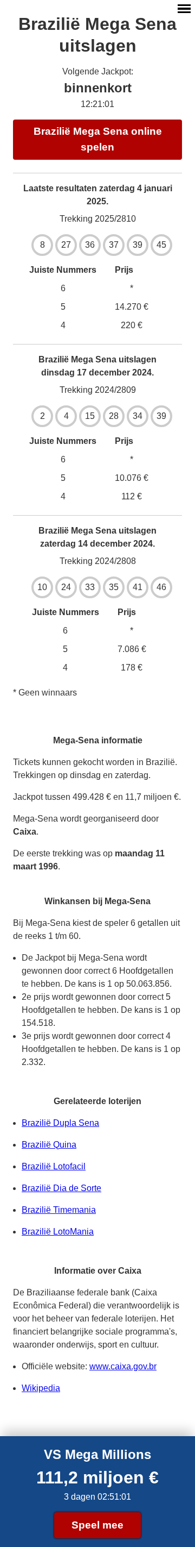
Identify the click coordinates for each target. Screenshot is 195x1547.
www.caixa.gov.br (123, 1366)
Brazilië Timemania (59, 1209)
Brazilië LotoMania (58, 1231)
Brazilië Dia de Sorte (61, 1188)
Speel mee (97, 1525)
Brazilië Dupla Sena (60, 1123)
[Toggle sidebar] (184, 8)
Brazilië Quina (49, 1144)
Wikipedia (41, 1388)
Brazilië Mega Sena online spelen (98, 139)
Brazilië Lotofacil (54, 1166)
